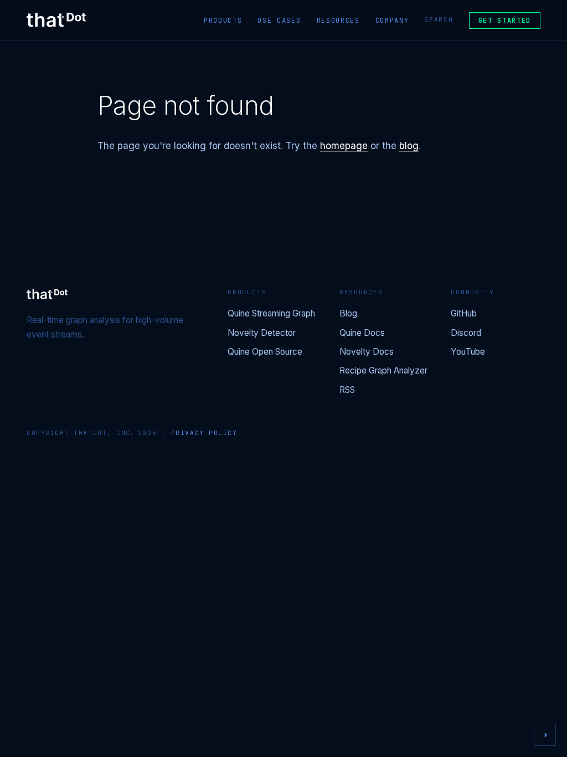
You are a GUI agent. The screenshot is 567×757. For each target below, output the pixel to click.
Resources (338, 20)
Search (438, 20)
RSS (347, 390)
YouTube (468, 352)
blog (409, 146)
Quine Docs (362, 333)
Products (223, 20)
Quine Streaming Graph (271, 314)
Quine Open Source (265, 352)
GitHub (464, 314)
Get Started (504, 20)
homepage (344, 146)
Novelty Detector (262, 333)
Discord (466, 333)
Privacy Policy (204, 433)
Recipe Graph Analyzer (383, 371)
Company (392, 20)
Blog (348, 314)
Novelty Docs (366, 352)
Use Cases (279, 20)
